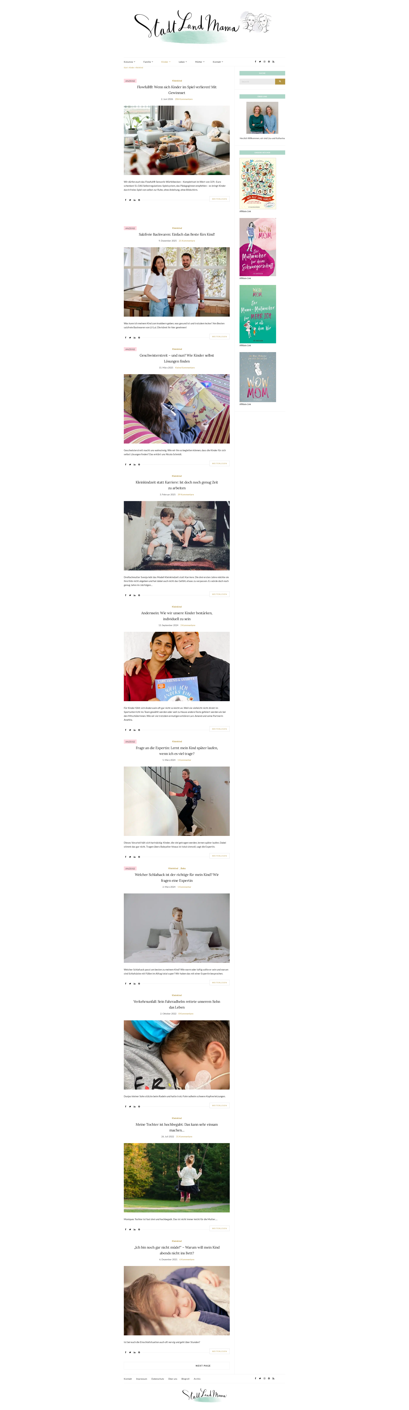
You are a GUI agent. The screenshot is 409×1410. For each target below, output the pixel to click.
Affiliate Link (245, 211)
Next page (203, 1365)
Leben (182, 61)
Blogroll (185, 1378)
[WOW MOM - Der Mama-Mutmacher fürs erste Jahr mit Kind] (257, 377)
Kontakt (217, 61)
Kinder (164, 61)
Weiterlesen (219, 199)
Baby (183, 868)
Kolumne (128, 61)
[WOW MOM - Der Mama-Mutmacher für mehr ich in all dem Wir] (257, 314)
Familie (147, 61)
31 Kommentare (184, 1136)
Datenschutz (157, 1378)
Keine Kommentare (185, 367)
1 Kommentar (184, 760)
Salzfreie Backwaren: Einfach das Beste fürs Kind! (177, 234)
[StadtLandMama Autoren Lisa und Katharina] (262, 117)
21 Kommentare (187, 240)
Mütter (198, 61)
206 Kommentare (184, 99)
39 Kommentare (186, 494)
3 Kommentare (187, 625)
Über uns (172, 1378)
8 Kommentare (185, 1013)
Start (126, 67)
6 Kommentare (186, 1259)
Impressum (141, 1378)
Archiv (197, 1378)
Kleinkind (177, 80)
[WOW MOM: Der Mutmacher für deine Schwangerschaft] (257, 246)
